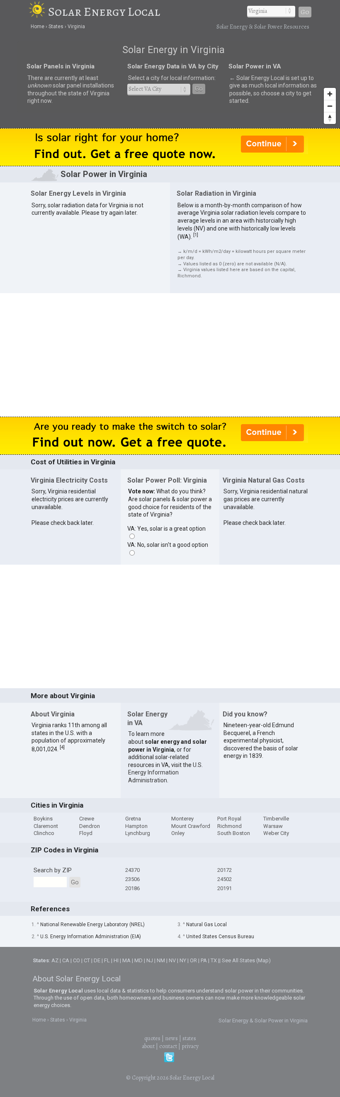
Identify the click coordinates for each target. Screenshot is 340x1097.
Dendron (89, 826)
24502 (224, 879)
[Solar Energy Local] (38, 11)
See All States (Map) (246, 960)
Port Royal (229, 818)
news (171, 1038)
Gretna (133, 818)
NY (183, 960)
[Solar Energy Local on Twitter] (169, 1060)
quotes (152, 1038)
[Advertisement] (170, 354)
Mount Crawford (190, 826)
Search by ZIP (53, 870)
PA (204, 960)
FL (107, 960)
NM (161, 960)
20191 (224, 888)
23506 (132, 879)
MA (126, 960)
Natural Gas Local (206, 924)
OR (193, 960)
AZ (54, 960)
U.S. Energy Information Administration (165, 773)
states (189, 1038)
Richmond (229, 826)
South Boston (233, 833)
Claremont (46, 826)
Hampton (136, 826)
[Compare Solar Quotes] (170, 163)
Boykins (43, 818)
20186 (132, 888)
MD (138, 960)
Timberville (276, 818)
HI (116, 960)
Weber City (276, 833)
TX (214, 960)
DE (97, 960)
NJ (149, 960)
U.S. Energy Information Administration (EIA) (90, 936)
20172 (224, 870)
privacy (190, 1046)
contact (168, 1046)
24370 (132, 870)
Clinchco (44, 833)
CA (65, 960)
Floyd (85, 833)
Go (305, 12)
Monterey (182, 818)
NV (172, 960)
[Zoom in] (330, 94)
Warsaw (273, 826)
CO (76, 960)
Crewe (86, 818)
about (148, 1046)
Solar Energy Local (104, 11)
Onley (178, 833)
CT (87, 960)
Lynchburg (137, 833)
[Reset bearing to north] (330, 118)
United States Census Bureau (220, 936)
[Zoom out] (330, 106)
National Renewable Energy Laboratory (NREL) (92, 924)
